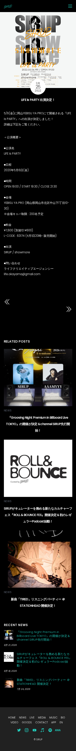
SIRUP (39, 739)
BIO (63, 717)
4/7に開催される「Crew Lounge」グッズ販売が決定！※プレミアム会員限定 (34, 314)
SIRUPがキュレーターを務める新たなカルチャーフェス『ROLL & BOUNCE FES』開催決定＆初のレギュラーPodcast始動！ (38, 515)
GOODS (27, 722)
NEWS (22, 717)
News (8, 410)
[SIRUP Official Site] (8, 6)
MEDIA (42, 717)
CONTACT (41, 722)
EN (61, 722)
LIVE (32, 717)
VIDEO (14, 722)
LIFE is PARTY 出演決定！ (38, 100)
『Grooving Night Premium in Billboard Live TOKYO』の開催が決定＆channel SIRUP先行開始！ (38, 424)
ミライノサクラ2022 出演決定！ (39, 302)
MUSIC (53, 717)
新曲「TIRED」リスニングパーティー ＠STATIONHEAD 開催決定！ (43, 682)
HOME (12, 717)
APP (53, 722)
